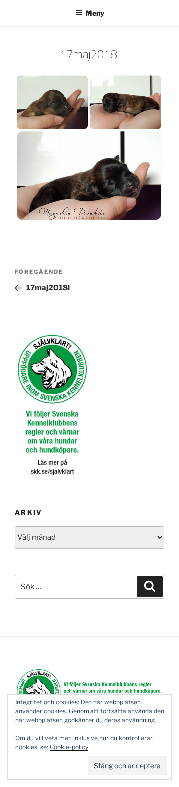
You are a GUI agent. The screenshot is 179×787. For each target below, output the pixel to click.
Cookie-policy (69, 747)
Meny (95, 13)
